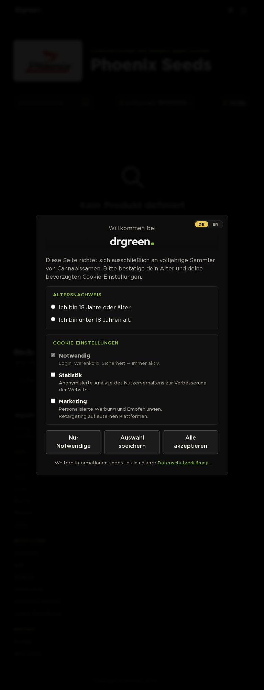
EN (215, 224)
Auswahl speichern (132, 442)
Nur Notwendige (73, 442)
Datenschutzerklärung (183, 462)
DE (201, 224)
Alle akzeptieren (190, 442)
